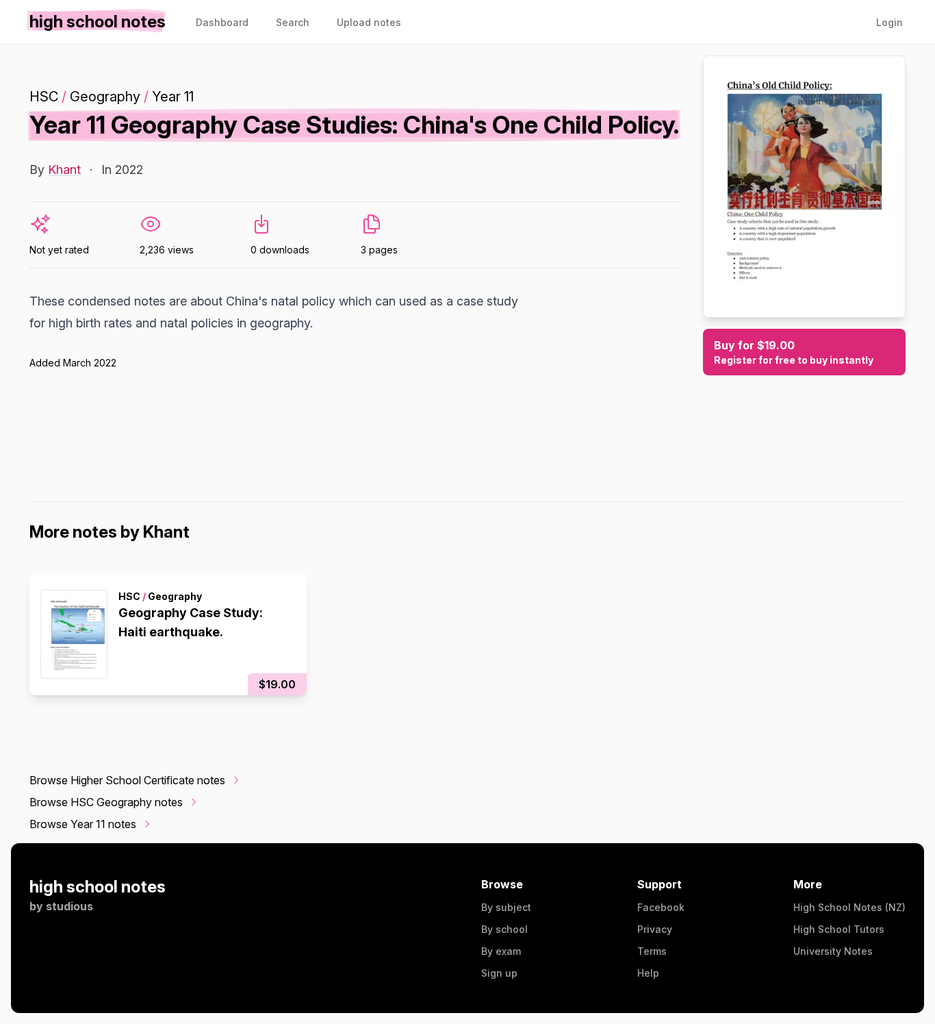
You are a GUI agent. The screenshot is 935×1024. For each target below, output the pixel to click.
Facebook (660, 907)
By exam (501, 951)
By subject (506, 907)
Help (648, 973)
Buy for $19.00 (793, 352)
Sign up (499, 973)
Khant (64, 169)
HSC (43, 96)
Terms (652, 951)
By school (504, 929)
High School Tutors (838, 929)
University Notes (833, 951)
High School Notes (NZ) (849, 907)
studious (69, 906)
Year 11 (173, 96)
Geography (105, 96)
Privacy (654, 929)
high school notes (97, 887)
